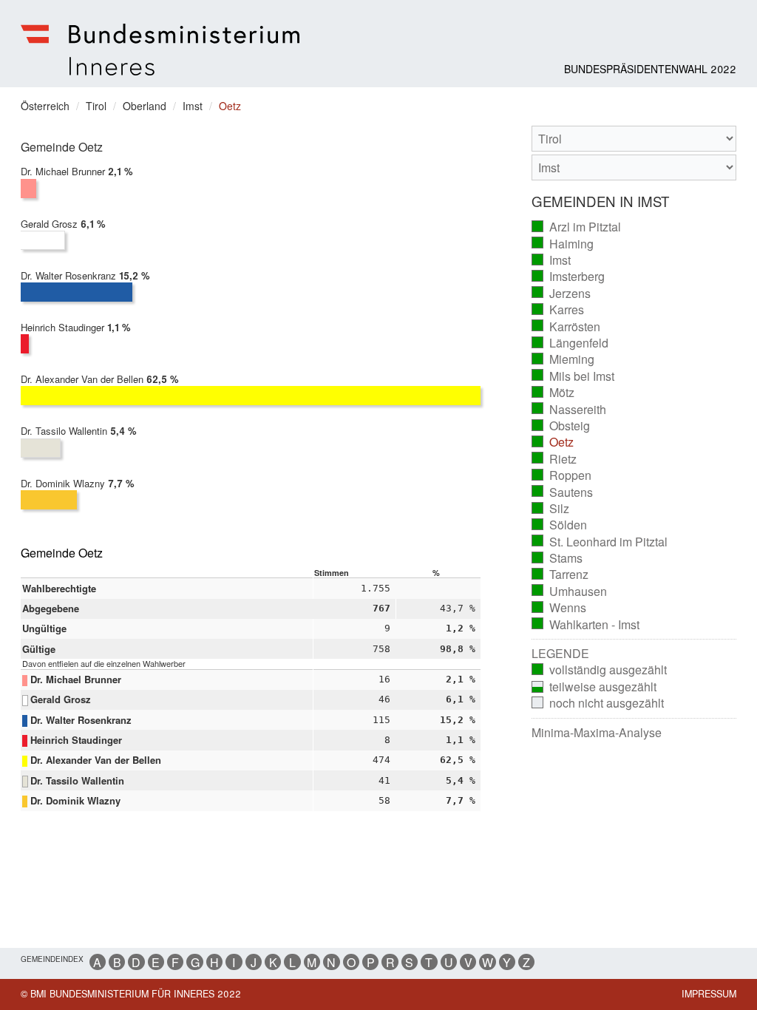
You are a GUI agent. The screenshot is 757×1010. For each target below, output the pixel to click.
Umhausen (569, 591)
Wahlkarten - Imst (585, 625)
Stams (557, 558)
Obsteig (561, 426)
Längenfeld (570, 343)
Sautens (562, 492)
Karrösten (566, 327)
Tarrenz (560, 574)
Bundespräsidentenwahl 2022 (650, 68)
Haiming (563, 244)
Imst (551, 260)
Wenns (559, 608)
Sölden (559, 525)
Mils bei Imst (573, 376)
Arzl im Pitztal (576, 227)
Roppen (561, 475)
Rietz (554, 459)
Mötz (553, 392)
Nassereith (569, 409)
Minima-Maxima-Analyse (597, 733)
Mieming (563, 359)
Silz (550, 509)
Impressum (709, 993)
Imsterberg (568, 276)
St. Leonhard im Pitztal (600, 542)
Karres (558, 310)
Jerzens (561, 293)
